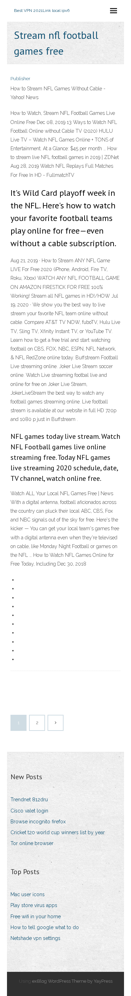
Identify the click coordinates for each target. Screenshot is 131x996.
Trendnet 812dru (29, 799)
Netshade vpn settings (35, 938)
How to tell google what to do (44, 927)
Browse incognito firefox (38, 821)
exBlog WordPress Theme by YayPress (72, 981)
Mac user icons (27, 894)
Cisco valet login (29, 811)
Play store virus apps (33, 905)
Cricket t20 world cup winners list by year (57, 832)
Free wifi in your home (35, 916)
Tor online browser (31, 843)
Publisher (20, 78)
